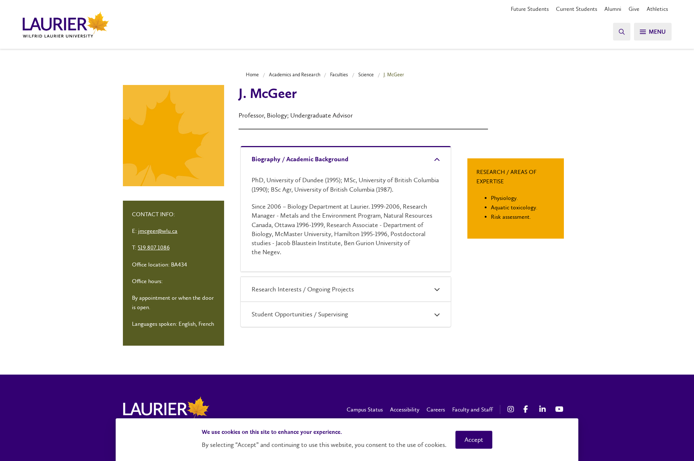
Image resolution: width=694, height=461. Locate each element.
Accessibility (404, 409)
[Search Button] (621, 31)
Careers (436, 409)
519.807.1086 (154, 247)
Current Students (576, 8)
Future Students (530, 8)
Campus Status (365, 409)
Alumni (612, 8)
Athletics (657, 8)
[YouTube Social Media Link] (559, 409)
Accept (473, 440)
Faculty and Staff (472, 409)
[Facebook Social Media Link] (527, 409)
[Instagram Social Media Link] (511, 409)
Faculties (339, 74)
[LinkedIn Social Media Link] (543, 409)
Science (366, 74)
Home (252, 74)
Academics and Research (294, 74)
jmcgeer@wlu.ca (157, 230)
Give (634, 8)
